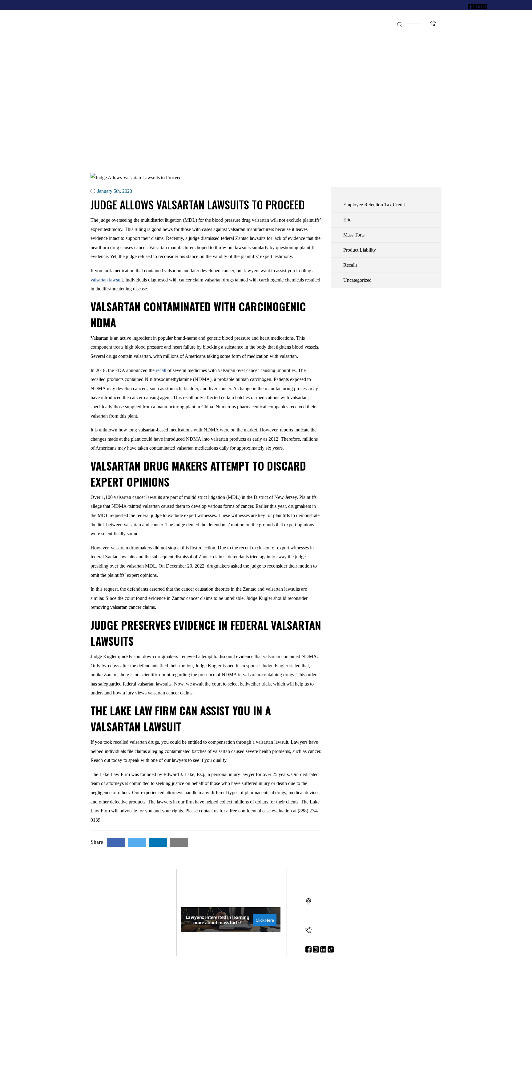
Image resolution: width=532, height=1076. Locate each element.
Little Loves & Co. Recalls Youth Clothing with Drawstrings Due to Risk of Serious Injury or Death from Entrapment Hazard (266, 990)
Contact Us (371, 29)
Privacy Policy (320, 1071)
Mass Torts (354, 234)
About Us (190, 17)
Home (158, 17)
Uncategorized (357, 280)
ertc (347, 219)
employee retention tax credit (374, 204)
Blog (375, 17)
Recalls (350, 265)
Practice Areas (236, 17)
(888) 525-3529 (328, 930)
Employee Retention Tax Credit (312, 17)
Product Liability (359, 250)
